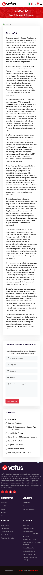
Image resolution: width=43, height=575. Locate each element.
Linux (3, 509)
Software (19, 15)
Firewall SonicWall (15, 441)
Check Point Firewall (16, 433)
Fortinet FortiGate (15, 423)
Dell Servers (5, 528)
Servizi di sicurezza (29, 509)
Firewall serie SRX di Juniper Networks (22, 437)
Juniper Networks (7, 532)
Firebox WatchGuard (16, 449)
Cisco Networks (6, 535)
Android (3, 512)
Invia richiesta (12, 401)
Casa (11, 15)
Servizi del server (28, 506)
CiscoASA (12, 419)
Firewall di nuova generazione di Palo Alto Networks (22, 428)
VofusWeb (34, 570)
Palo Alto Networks (7, 538)
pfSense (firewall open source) (19, 452)
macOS (3, 506)
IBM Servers (5, 525)
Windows (4, 503)
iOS (2, 515)
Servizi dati (26, 503)
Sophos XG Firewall (15, 445)
